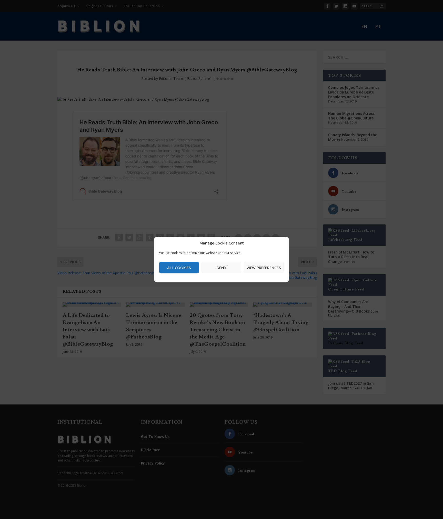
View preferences (264, 267)
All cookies (179, 267)
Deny (221, 267)
